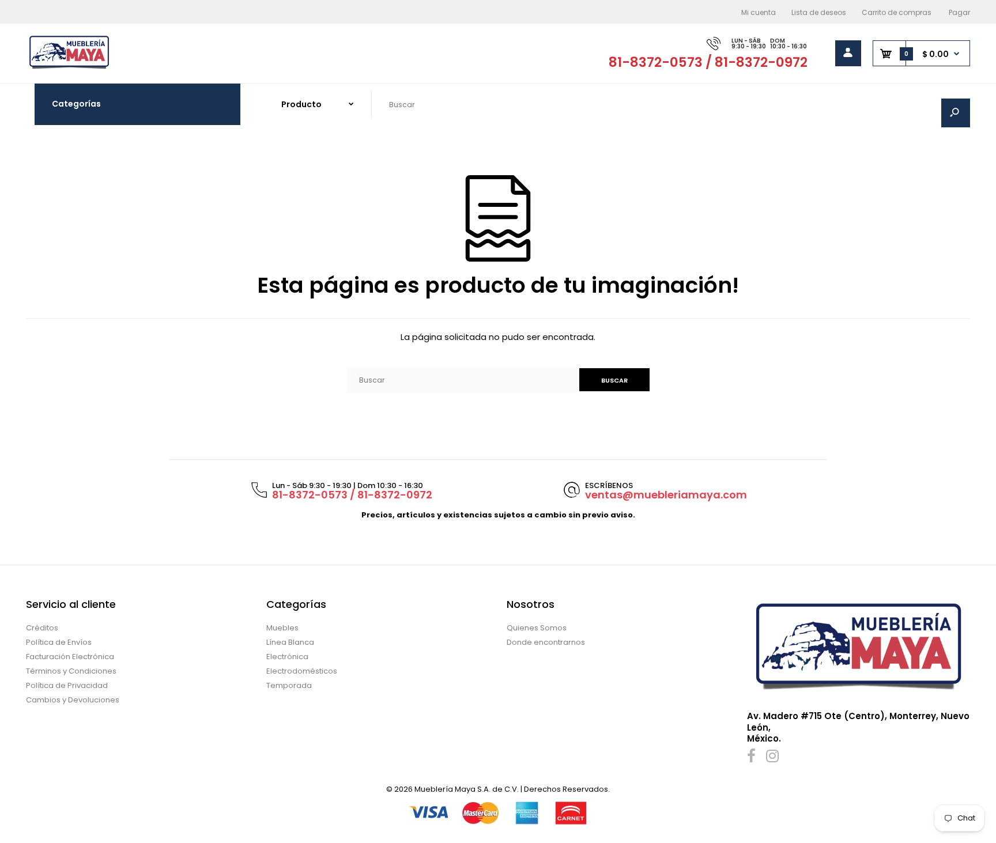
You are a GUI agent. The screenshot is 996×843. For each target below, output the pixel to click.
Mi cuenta (758, 12)
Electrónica (287, 656)
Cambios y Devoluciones (72, 699)
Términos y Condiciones (71, 671)
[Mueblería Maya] (69, 67)
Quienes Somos (537, 627)
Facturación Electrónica (70, 656)
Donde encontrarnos (546, 642)
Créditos (42, 627)
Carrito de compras (896, 12)
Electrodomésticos (301, 671)
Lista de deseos (818, 12)
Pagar (959, 12)
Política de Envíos (59, 642)
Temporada (289, 685)
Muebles (282, 627)
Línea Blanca (290, 642)
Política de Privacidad (67, 685)
